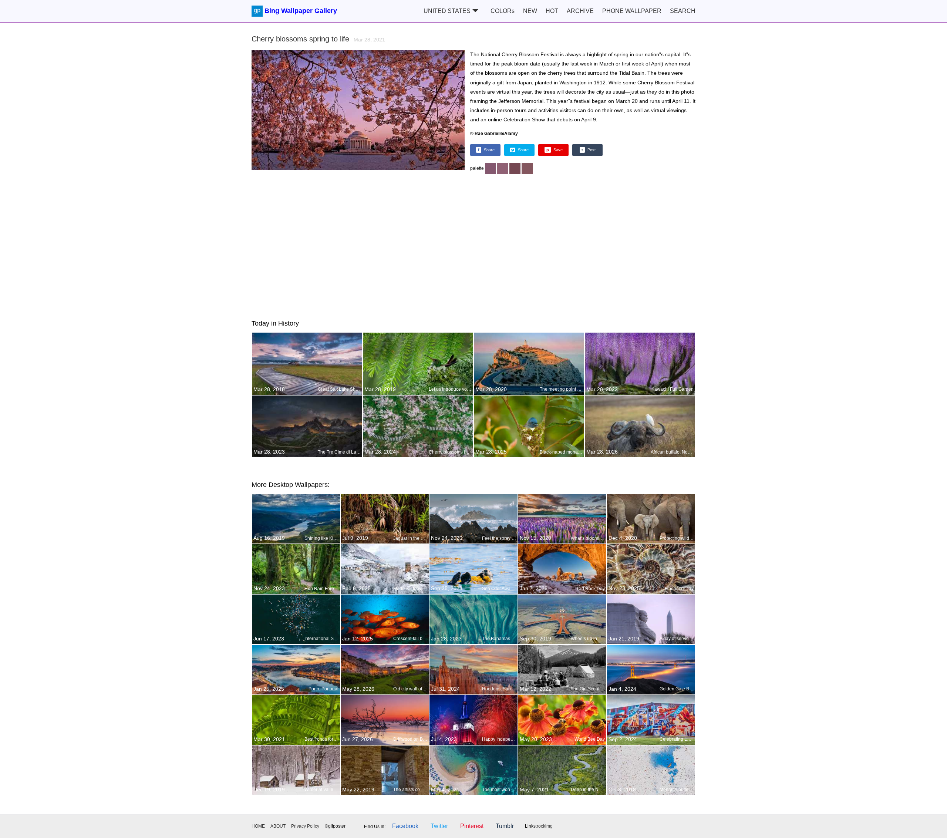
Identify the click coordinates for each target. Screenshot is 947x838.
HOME (258, 826)
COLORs (503, 11)
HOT (552, 11)
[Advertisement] (473, 244)
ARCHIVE (580, 11)
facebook (405, 826)
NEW (530, 11)
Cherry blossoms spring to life (318, 39)
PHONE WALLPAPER (631, 11)
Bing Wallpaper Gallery (300, 10)
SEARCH (682, 11)
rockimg (545, 826)
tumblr (505, 826)
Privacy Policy (305, 826)
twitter (439, 826)
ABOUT (278, 826)
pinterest (471, 826)
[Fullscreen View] (358, 112)
